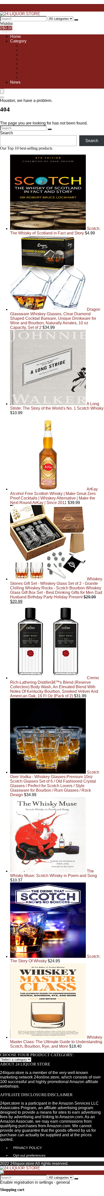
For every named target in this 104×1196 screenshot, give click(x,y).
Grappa (27, 59)
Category (18, 41)
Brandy (26, 45)
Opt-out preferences (29, 1155)
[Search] (76, 20)
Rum (24, 63)
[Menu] (2, 91)
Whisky (26, 77)
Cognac (27, 50)
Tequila (26, 68)
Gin (23, 54)
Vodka (26, 73)
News (15, 82)
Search (6, 133)
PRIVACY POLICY (27, 1148)
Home (15, 36)
